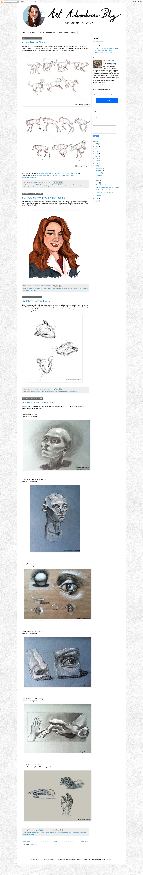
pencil (31, 186)
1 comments (47, 285)
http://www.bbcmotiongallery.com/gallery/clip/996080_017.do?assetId (58, 173)
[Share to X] (58, 182)
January (98, 195)
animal (28, 185)
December (99, 168)
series (41, 186)
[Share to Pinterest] (62, 182)
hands (70, 832)
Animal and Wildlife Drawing (37, 185)
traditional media (48, 186)
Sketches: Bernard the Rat (36, 301)
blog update (39, 288)
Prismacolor (36, 186)
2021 (96, 146)
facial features (58, 832)
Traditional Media (63, 32)
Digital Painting (50, 32)
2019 (96, 151)
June (97, 178)
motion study (26, 186)
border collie (50, 185)
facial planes (65, 832)
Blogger (109, 859)
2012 (96, 198)
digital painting (69, 288)
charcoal (47, 832)
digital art (63, 288)
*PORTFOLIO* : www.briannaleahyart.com (106, 48)
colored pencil (70, 185)
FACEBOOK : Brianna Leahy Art (103, 50)
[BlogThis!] (56, 182)
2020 (96, 148)
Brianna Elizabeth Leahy (60, 185)
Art (45, 185)
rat (62, 391)
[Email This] (54, 182)
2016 (96, 158)
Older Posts (84, 841)
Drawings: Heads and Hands (37, 402)
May (97, 180)
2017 (96, 156)
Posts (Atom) (33, 844)
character (58, 288)
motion (83, 185)
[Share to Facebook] (60, 182)
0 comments (47, 182)
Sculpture (41, 32)
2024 (96, 144)
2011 (96, 201)
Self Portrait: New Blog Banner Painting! (44, 197)
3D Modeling (31, 32)
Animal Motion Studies (34, 42)
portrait (27, 290)
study (81, 832)
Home (23, 32)
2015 (96, 161)
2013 (96, 166)
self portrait (32, 290)
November (99, 170)
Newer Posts (26, 841)
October (98, 173)
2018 (96, 153)
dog (75, 185)
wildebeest (55, 186)
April (97, 183)
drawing (79, 185)
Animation (73, 32)
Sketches (65, 391)
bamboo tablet (32, 288)
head (74, 832)
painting (76, 288)
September (99, 175)
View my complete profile (100, 85)
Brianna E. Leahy (110, 60)
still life (77, 832)
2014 (96, 163)
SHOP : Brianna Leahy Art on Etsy (104, 53)
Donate (107, 100)
